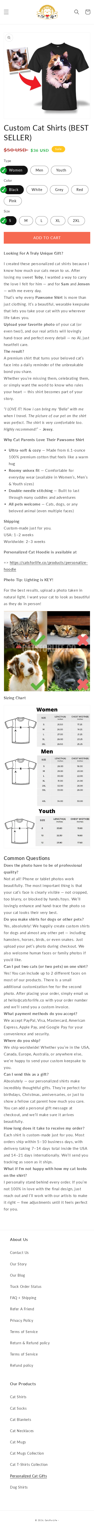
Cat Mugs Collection (27, 1453)
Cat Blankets (20, 1419)
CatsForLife (51, 1520)
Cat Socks (18, 1408)
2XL (76, 220)
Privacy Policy (21, 1320)
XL (58, 220)
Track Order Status (26, 1286)
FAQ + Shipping (23, 1298)
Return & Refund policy (30, 1343)
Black (14, 189)
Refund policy (21, 1365)
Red (79, 189)
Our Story (18, 1264)
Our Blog (17, 1275)
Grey (59, 189)
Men (39, 170)
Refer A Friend (22, 1309)
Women (16, 170)
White (37, 189)
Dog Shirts (19, 1487)
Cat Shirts (18, 1397)
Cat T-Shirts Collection (29, 1464)
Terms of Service (24, 1332)
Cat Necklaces (22, 1431)
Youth (61, 170)
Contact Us (19, 1252)
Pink (13, 201)
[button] (6, 11)
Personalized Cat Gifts (28, 1476)
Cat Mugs (18, 1442)
